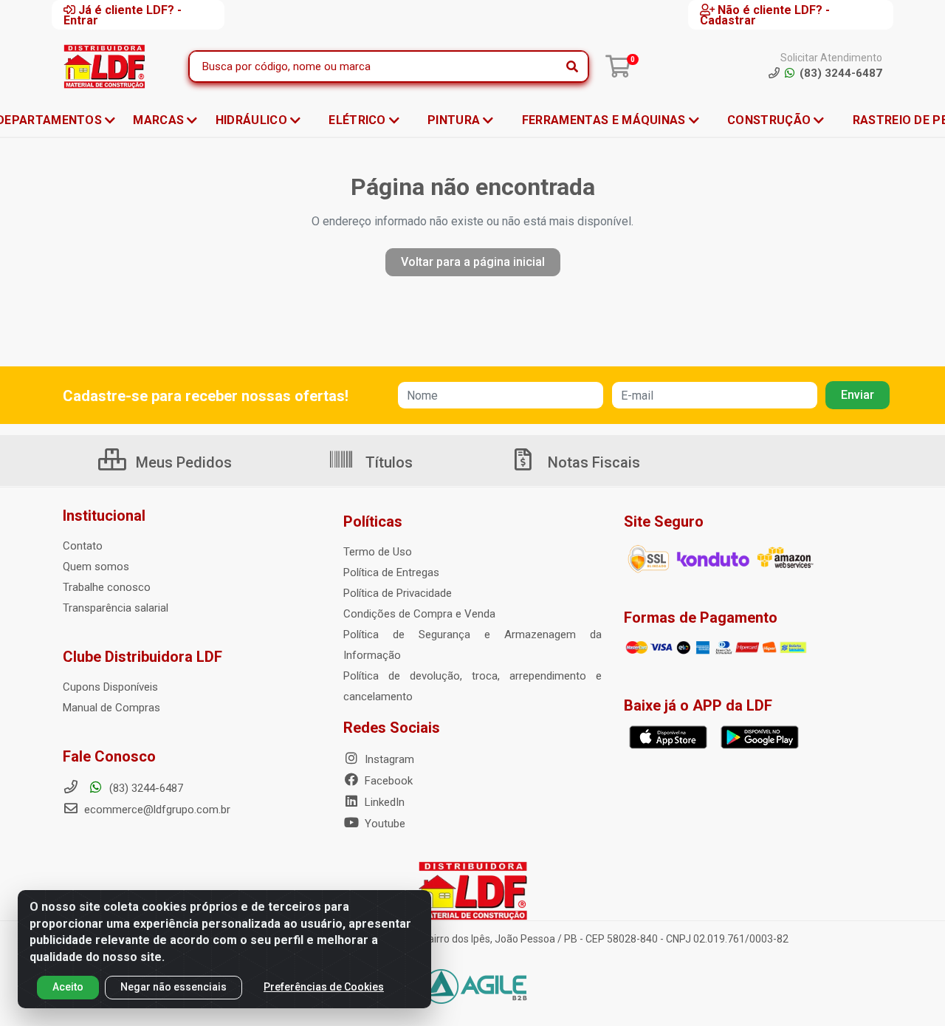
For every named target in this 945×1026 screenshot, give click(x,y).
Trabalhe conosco (107, 587)
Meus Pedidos (182, 462)
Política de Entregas (391, 572)
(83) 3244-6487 (144, 788)
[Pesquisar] (572, 66)
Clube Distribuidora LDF (142, 657)
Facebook (387, 780)
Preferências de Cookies (324, 987)
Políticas (372, 521)
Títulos (387, 462)
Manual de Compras (111, 707)
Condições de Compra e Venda (419, 613)
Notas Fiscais (592, 462)
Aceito (67, 987)
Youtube (383, 823)
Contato (83, 546)
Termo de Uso (377, 551)
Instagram (388, 759)
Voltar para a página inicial (473, 262)
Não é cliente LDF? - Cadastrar (765, 15)
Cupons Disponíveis (110, 687)
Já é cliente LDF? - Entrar (122, 15)
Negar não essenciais (173, 987)
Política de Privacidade (397, 593)
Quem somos (96, 566)
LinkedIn (383, 802)
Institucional (104, 515)
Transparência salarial (115, 608)
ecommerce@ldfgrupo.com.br (155, 809)
